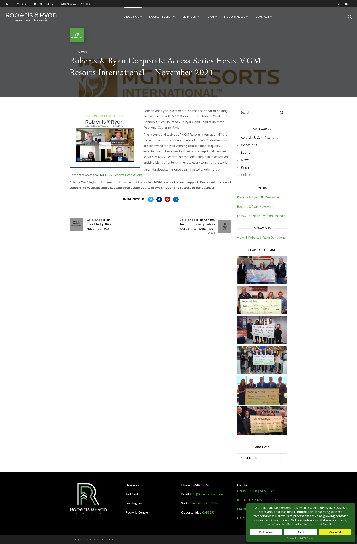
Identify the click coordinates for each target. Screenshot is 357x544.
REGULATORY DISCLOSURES (257, 500)
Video (245, 174)
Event (245, 152)
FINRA (241, 491)
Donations (249, 145)
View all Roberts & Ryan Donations (261, 238)
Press (245, 167)
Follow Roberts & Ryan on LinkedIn (261, 216)
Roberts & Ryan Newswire (255, 207)
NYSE (273, 491)
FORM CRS (244, 518)
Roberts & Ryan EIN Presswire (258, 197)
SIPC (263, 491)
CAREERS (208, 512)
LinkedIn (197, 503)
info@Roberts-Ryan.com (207, 494)
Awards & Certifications (259, 137)
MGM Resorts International (124, 175)
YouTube (212, 503)
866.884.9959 (17, 4)
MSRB (253, 491)
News (82, 52)
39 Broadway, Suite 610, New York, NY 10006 (64, 4)
